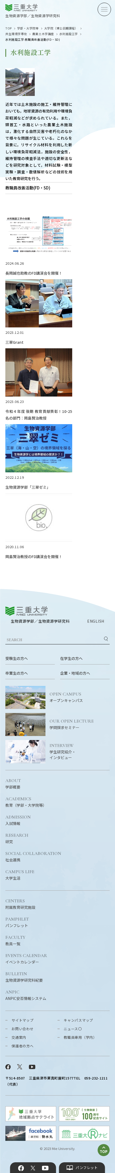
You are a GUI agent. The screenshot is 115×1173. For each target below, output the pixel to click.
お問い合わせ (22, 1028)
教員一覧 (15, 940)
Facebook (21, 1168)
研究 (16, 838)
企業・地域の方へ (75, 673)
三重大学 (26, 611)
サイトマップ (22, 1020)
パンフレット (17, 922)
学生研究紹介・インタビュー (62, 751)
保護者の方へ (22, 1045)
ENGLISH (95, 621)
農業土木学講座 (43, 34)
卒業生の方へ (16, 673)
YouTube (45, 1168)
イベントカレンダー (26, 959)
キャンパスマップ (78, 1020)
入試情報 (18, 820)
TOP (8, 28)
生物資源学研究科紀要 (24, 977)
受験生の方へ (16, 658)
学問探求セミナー (71, 724)
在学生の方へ (71, 658)
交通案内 (18, 1037)
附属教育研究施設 (20, 904)
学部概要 (13, 784)
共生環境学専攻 (16, 34)
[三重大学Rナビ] (84, 1139)
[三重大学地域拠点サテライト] (30, 1119)
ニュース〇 (73, 1028)
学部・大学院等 (28, 28)
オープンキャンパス (66, 697)
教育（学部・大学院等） (26, 802)
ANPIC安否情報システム (25, 995)
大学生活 (19, 875)
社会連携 (33, 856)
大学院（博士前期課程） (61, 28)
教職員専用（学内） (80, 1037)
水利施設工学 (68, 34)
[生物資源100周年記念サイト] (84, 1119)
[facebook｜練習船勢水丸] (30, 1139)
